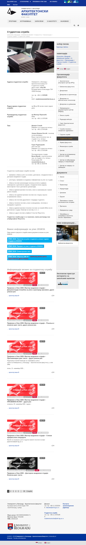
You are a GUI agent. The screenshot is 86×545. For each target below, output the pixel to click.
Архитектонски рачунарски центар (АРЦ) (66, 81)
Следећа (29, 491)
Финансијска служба (66, 146)
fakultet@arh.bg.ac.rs (52, 507)
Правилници (63, 185)
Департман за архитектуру (68, 94)
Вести (42, 273)
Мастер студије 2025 (15, 285)
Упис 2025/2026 (43, 285)
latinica (66, 47)
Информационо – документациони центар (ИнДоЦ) (65, 109)
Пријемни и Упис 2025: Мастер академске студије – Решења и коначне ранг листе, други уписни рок (30, 324)
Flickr (71, 1)
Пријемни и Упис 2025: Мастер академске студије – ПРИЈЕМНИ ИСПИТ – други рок (26, 401)
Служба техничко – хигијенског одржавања (65, 129)
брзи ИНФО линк (12, 1)
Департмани (63, 90)
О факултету (38, 35)
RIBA (8, 4)
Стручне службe (12, 36)
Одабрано (27, 285)
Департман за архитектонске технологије (66, 99)
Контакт (15, 4)
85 (24, 491)
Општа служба (64, 115)
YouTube (68, 1)
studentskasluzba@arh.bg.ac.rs (45, 99)
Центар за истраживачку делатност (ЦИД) (66, 155)
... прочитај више (12, 295)
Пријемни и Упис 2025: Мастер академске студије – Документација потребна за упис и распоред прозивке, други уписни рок (30, 290)
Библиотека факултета (67, 86)
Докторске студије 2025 (16, 470)
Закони (62, 177)
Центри (62, 150)
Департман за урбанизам (68, 104)
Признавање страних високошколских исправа (66, 201)
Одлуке (62, 196)
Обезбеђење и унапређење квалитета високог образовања (65, 215)
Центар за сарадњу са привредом (66, 166)
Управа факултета (65, 142)
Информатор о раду (66, 210)
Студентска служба (24, 36)
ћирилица (60, 47)
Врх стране (73, 536)
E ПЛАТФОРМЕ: (24, 1)
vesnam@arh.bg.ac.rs (38, 162)
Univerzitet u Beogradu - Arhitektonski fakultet (20, 35)
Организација (47, 35)
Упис (34, 285)
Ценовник (63, 192)
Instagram (77, 1)
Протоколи (63, 206)
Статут (62, 181)
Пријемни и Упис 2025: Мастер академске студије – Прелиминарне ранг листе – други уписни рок (26, 357)
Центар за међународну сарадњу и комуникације (66, 160)
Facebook (65, 1)
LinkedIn (74, 1)
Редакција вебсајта (66, 119)
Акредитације (64, 188)
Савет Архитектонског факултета (66, 124)
